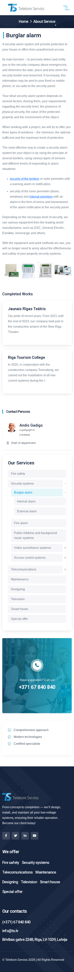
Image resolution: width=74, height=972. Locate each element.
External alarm (27, 511)
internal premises (41, 196)
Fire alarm (21, 523)
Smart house (19, 609)
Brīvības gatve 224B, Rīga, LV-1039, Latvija (34, 939)
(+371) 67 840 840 (16, 922)
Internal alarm (26, 501)
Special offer (19, 618)
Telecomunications (23, 569)
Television (18, 599)
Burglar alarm (23, 492)
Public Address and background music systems (35, 535)
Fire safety (18, 473)
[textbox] (37, 149)
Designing (18, 589)
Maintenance (19, 579)
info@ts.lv (10, 930)
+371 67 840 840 (37, 687)
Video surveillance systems (32, 547)
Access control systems (30, 557)
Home (23, 21)
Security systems (22, 483)
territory (34, 178)
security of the (19, 178)
